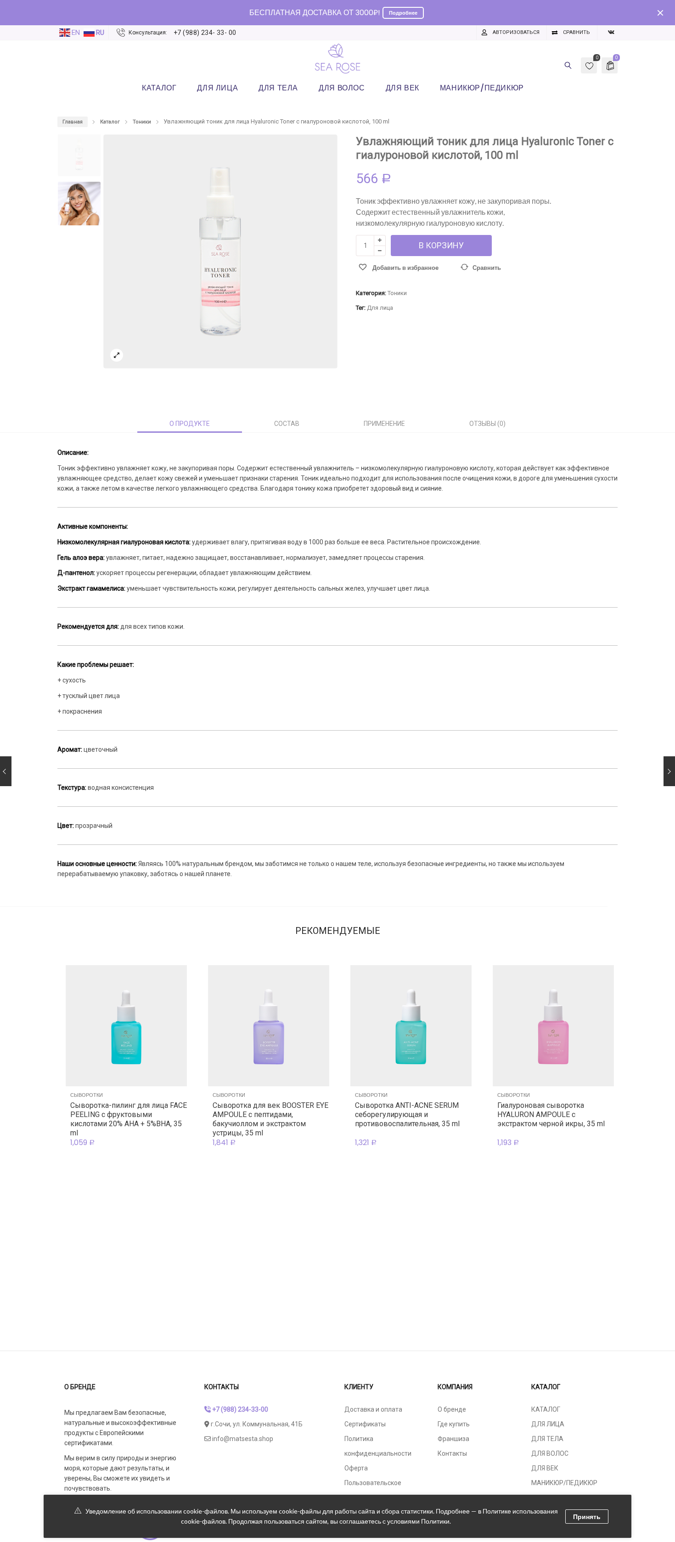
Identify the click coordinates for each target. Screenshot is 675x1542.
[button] (322, 255)
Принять (587, 1516)
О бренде (452, 1409)
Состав (286, 423)
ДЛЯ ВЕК (544, 1468)
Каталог (110, 122)
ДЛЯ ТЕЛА (547, 1438)
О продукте (189, 423)
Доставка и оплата (373, 1409)
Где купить (454, 1424)
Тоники (142, 122)
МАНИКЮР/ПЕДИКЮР (564, 1482)
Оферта (356, 1468)
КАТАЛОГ (545, 1409)
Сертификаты (365, 1424)
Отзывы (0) (487, 423)
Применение (384, 423)
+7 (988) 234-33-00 (239, 1409)
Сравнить (576, 32)
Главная (72, 122)
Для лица (380, 307)
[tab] (189, 423)
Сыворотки (86, 1095)
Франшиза (453, 1438)
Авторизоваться (516, 32)
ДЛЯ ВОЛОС (549, 1453)
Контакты (452, 1453)
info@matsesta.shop (242, 1438)
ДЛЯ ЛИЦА (547, 1424)
